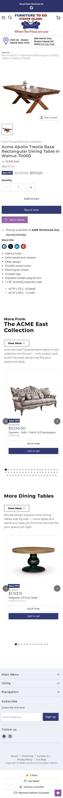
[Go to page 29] (31, 472)
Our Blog (41, 759)
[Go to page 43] (18, 475)
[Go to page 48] (33, 475)
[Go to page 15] (46, 469)
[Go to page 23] (14, 472)
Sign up (51, 716)
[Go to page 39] (7, 475)
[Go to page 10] (31, 469)
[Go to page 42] (16, 475)
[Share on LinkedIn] (16, 246)
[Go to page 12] (37, 469)
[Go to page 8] (26, 469)
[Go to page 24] (17, 472)
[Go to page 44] (21, 475)
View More (15, 343)
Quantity (7, 180)
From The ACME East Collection (21, 141)
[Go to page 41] (13, 475)
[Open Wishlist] (58, 793)
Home (5, 52)
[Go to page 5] (17, 469)
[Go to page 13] (40, 469)
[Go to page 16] (48, 469)
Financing (27, 756)
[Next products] (57, 421)
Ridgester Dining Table (23, 597)
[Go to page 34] (46, 472)
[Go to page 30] (34, 472)
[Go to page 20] (6, 472)
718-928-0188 (47, 44)
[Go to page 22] (11, 472)
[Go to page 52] (44, 475)
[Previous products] (6, 421)
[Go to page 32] (40, 472)
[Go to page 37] (54, 472)
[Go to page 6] (20, 469)
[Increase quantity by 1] (31, 187)
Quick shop (33, 443)
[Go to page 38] (57, 472)
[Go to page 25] (20, 472)
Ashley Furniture (17, 600)
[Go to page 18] (54, 469)
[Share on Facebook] (4, 246)
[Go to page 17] (51, 469)
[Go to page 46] (27, 475)
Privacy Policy (24, 759)
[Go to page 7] (23, 469)
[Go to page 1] (6, 470)
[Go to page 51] (41, 475)
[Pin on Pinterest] (23, 246)
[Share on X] (10, 246)
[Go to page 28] (28, 472)
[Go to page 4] (14, 469)
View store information (16, 234)
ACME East (12, 161)
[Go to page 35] (48, 472)
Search (14, 756)
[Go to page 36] (51, 472)
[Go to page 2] (8, 469)
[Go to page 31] (37, 472)
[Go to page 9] (28, 469)
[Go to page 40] (10, 475)
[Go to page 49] (36, 475)
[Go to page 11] (34, 469)
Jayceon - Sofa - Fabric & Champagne (32, 432)
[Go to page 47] (30, 475)
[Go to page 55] (53, 475)
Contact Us (43, 756)
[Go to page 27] (26, 472)
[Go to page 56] (56, 475)
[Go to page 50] (38, 475)
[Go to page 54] (50, 475)
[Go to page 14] (43, 469)
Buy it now (31, 209)
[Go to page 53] (47, 475)
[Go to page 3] (11, 469)
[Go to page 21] (8, 472)
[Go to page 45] (24, 475)
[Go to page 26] (23, 472)
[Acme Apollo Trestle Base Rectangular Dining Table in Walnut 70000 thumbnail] (7, 129)
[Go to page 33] (43, 472)
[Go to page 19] (57, 469)
